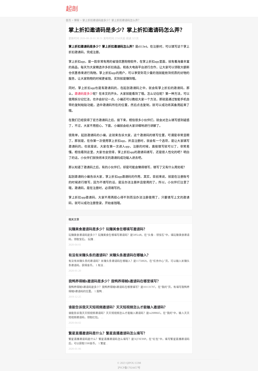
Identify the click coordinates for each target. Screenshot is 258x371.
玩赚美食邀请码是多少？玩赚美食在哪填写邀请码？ (108, 229)
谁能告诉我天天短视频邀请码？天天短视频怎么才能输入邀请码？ (118, 307)
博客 (76, 20)
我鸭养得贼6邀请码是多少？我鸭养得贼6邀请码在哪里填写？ (114, 281)
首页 (68, 20)
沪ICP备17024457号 (129, 367)
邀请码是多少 (84, 93)
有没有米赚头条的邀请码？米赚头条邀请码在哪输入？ (109, 255)
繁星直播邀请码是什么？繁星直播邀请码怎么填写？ (108, 333)
